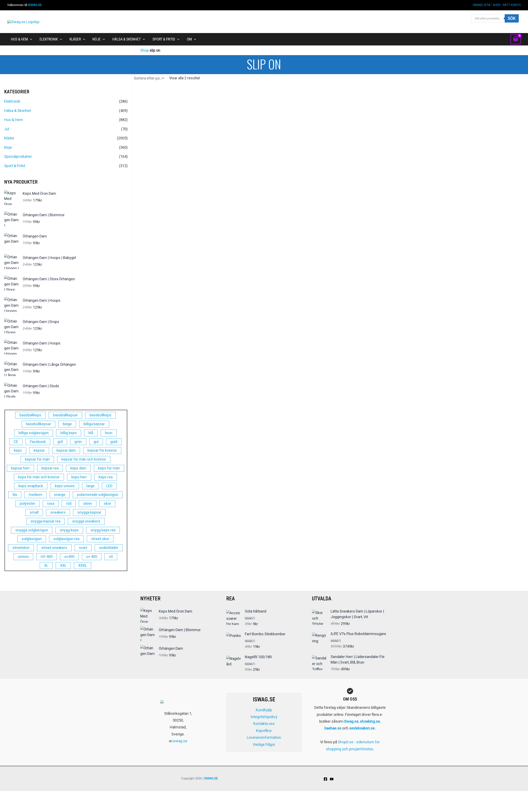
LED (109, 486)
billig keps (68, 433)
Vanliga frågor (264, 744)
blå (90, 433)
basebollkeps (100, 415)
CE (16, 441)
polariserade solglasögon (97, 494)
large (90, 486)
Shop (144, 50)
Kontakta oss (264, 723)
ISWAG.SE (35, 5)
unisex (23, 556)
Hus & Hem (13, 120)
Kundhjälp (264, 710)
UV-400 (47, 556)
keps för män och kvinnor (39, 477)
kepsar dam (66, 450)
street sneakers (54, 547)
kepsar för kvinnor (102, 450)
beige (67, 424)
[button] (30, 39)
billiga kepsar (94, 424)
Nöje (8, 147)
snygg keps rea (103, 530)
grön (78, 441)
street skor (100, 539)
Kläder (9, 138)
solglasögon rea (66, 539)
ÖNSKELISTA (481, 5)
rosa (50, 503)
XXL (63, 565)
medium (35, 494)
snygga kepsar (89, 512)
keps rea (106, 477)
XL (46, 565)
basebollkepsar (38, 424)
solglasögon (32, 539)
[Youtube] (332, 779)
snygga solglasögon (31, 530)
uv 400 (91, 556)
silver (87, 503)
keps (18, 450)
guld (113, 441)
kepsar (39, 450)
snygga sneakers (86, 521)
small (34, 512)
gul (96, 441)
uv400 (69, 556)
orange (59, 494)
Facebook (38, 441)
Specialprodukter (18, 156)
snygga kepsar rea (45, 521)
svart (83, 547)
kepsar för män (37, 459)
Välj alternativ (180, 269)
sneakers (58, 512)
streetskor (20, 547)
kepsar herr (20, 468)
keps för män (109, 468)
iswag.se (180, 741)
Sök (512, 18)
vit (111, 556)
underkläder (108, 547)
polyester (27, 503)
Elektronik (12, 101)
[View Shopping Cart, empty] (515, 39)
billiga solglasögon (34, 433)
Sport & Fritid (14, 166)
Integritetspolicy (264, 717)
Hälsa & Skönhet (17, 110)
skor (107, 503)
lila (15, 494)
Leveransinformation (264, 737)
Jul (6, 129)
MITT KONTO (512, 5)
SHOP (497, 5)
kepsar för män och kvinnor (83, 459)
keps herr (79, 477)
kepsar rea (50, 468)
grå (60, 441)
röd (68, 503)
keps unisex (65, 486)
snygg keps (69, 530)
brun (108, 433)
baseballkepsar (65, 415)
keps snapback (30, 486)
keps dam (78, 468)
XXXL (82, 565)
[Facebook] (325, 779)
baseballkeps (30, 415)
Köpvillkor (264, 730)
